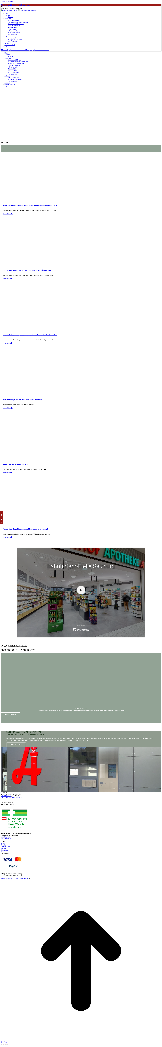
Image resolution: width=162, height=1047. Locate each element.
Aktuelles (3, 843)
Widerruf (26, 878)
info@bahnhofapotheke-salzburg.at (11, 797)
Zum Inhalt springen (7, 1)
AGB (2, 852)
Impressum (4, 848)
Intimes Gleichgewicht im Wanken (15, 464)
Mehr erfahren (7, 214)
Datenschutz (4, 850)
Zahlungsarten (18, 878)
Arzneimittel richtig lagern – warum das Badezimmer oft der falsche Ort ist (30, 205)
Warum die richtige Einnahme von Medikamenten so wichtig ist (26, 529)
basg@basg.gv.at (6, 838)
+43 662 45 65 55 (6, 796)
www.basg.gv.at (5, 837)
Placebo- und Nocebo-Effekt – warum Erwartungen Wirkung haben (27, 270)
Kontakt (3, 845)
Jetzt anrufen (6, 5)
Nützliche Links (5, 846)
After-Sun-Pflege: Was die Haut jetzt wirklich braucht (22, 399)
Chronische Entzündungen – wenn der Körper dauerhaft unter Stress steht (30, 335)
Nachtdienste (26, 5)
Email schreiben (16, 5)
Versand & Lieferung (7, 878)
